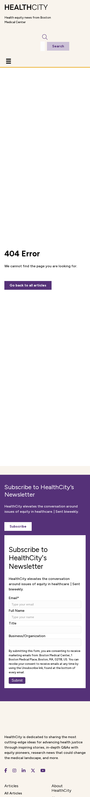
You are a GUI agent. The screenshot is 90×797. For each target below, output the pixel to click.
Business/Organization (27, 636)
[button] (18, 526)
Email (14, 598)
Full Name (16, 610)
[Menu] (8, 61)
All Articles (13, 793)
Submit (17, 680)
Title (12, 623)
